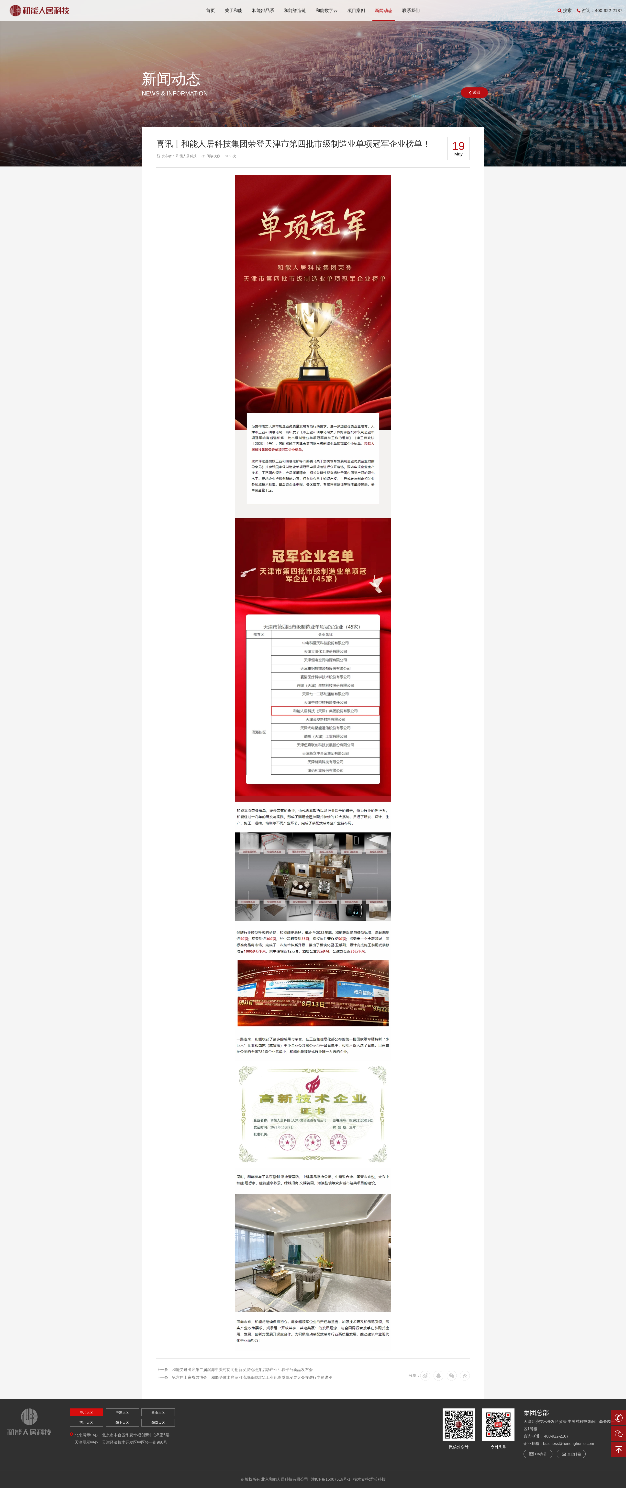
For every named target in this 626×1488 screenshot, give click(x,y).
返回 (476, 92)
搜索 (567, 10)
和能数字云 (327, 10)
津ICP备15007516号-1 (330, 1479)
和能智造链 (295, 10)
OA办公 (541, 1454)
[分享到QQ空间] (465, 1376)
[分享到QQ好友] (438, 1376)
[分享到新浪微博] (425, 1376)
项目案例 (356, 10)
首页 (210, 10)
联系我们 (411, 10)
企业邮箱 (574, 1454)
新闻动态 (383, 10)
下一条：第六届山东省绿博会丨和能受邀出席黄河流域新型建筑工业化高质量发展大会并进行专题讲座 (244, 1377)
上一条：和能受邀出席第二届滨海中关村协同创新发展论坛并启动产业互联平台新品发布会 (234, 1370)
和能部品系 (263, 10)
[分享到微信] (452, 1376)
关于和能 (233, 10)
